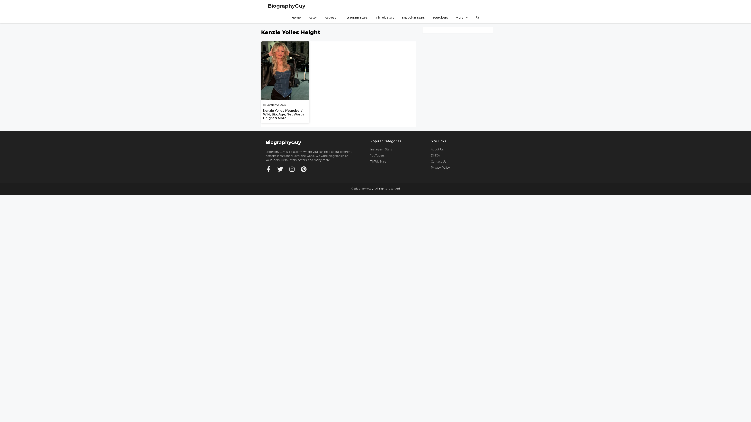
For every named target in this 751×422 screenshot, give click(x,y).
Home (296, 17)
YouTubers (377, 155)
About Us (437, 149)
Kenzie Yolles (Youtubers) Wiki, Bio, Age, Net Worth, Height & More (284, 114)
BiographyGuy (286, 6)
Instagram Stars (355, 17)
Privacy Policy (440, 167)
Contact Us (438, 161)
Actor (313, 17)
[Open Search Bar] (477, 17)
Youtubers (440, 17)
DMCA (435, 155)
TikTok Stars (384, 17)
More (460, 17)
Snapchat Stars (413, 17)
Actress (330, 17)
